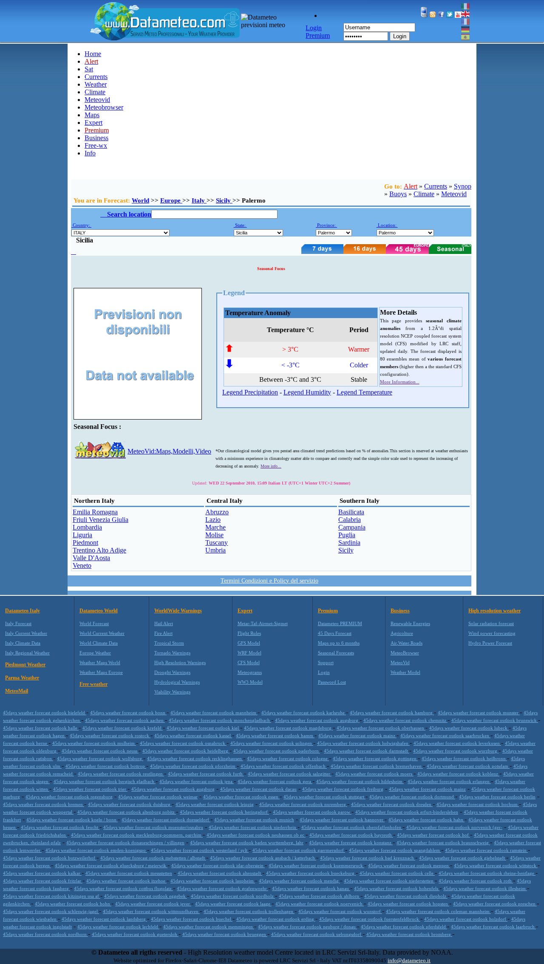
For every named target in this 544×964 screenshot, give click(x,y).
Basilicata (351, 512)
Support (326, 662)
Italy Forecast (18, 623)
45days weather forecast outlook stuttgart (324, 796)
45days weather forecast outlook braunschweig (443, 842)
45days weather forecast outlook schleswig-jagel (51, 911)
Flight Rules (249, 633)
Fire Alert (163, 633)
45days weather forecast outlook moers (374, 773)
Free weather (93, 684)
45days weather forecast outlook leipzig (215, 804)
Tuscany (216, 542)
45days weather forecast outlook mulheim (94, 743)
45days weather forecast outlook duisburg (130, 804)
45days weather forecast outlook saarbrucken (445, 735)
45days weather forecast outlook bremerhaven (377, 766)
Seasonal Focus (271, 268)
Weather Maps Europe (101, 672)
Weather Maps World (99, 662)
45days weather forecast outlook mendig (299, 880)
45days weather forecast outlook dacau (258, 789)
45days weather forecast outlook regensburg (69, 796)
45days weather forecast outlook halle (41, 727)
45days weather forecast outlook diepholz (406, 896)
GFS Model (249, 642)
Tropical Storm (169, 642)
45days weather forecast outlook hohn (73, 903)
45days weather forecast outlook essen (241, 796)
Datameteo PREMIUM (340, 623)
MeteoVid (400, 662)
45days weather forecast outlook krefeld (122, 727)
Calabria (349, 519)
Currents (96, 76)
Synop (462, 186)
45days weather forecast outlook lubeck (469, 727)
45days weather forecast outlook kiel (203, 727)
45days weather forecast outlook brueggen (224, 934)
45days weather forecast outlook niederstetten (389, 880)
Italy (199, 200)
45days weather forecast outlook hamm (275, 735)
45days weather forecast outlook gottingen (375, 758)
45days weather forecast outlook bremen (43, 804)
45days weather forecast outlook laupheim (212, 880)
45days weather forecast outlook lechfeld (118, 926)
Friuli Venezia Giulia (100, 519)
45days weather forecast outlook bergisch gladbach (105, 781)
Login (399, 36)
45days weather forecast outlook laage (233, 903)
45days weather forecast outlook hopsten (408, 903)
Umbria (215, 550)
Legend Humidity (307, 392)
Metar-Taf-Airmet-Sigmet (263, 623)
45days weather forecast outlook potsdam (468, 766)
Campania (352, 527)
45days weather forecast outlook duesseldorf (166, 819)
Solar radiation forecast (491, 623)
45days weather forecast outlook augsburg (317, 720)
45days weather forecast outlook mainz (357, 735)
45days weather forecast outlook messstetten (128, 873)
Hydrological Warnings (177, 682)
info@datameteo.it (409, 960)
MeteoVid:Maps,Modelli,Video (169, 451)
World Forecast (94, 623)
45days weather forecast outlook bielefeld (44, 712)
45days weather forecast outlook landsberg (104, 919)
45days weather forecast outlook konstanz (351, 842)
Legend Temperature (364, 392)
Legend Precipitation (250, 392)
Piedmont (85, 542)
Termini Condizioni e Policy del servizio (269, 581)
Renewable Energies (410, 623)
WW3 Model (250, 682)
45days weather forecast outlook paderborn (276, 750)
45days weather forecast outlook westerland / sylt (200, 850)
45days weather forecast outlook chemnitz (405, 720)
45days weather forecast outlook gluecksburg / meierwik (111, 865)
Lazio (213, 519)
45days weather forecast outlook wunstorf (340, 911)
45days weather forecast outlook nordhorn (45, 934)
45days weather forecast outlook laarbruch (493, 926)
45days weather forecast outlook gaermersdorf (298, 850)
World (140, 200)
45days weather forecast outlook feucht (60, 827)
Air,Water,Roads (406, 642)
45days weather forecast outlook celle (397, 873)
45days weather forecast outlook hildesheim (360, 781)
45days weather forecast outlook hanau (311, 888)
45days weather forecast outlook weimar (158, 796)
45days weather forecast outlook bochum (477, 804)
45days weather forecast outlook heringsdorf (224, 812)
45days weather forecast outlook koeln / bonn (72, 819)
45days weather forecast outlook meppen (409, 865)
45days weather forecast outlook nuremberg (303, 804)
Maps (92, 114)
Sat (89, 69)
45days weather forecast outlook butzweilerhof (49, 857)
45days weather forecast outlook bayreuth (351, 834)
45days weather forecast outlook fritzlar (42, 880)
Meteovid (97, 99)
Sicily (224, 200)
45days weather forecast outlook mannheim (214, 712)
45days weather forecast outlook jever (153, 903)
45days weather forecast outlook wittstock (496, 865)
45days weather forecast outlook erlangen (449, 781)
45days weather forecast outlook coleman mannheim (438, 911)
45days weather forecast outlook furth (206, 773)
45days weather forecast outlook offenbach (284, 766)
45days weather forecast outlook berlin (497, 796)
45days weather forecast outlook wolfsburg (100, 758)
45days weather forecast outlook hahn (426, 819)
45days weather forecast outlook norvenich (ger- (454, 827)
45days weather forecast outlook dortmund (412, 796)
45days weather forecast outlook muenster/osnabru (153, 827)
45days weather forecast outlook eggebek (145, 896)
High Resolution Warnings (180, 662)
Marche (215, 527)
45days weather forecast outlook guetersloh (135, 934)
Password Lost (332, 682)
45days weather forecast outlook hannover (342, 819)
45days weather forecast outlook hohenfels (396, 888)
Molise (214, 534)
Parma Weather (22, 678)
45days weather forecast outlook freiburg (342, 789)
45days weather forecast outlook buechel (191, 919)
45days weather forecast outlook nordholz (233, 896)
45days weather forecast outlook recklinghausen (195, 758)
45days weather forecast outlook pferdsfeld (404, 926)
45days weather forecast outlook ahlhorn (319, 896)
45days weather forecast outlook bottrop (105, 766)
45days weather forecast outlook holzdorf (465, 919)
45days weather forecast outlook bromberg (409, 934)
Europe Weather (95, 652)
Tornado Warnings (172, 652)
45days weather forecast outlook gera (275, 781)
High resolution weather (494, 611)
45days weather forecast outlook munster (479, 712)
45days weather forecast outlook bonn (128, 712)
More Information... (399, 381)
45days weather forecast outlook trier (90, 789)
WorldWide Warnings (178, 611)
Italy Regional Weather (27, 652)
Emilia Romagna (95, 512)
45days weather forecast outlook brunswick (494, 720)
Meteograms (250, 672)
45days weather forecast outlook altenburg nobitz (126, 812)
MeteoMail (16, 691)
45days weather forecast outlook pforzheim (193, 766)
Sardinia (349, 542)
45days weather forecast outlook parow (312, 812)
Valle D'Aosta (91, 557)
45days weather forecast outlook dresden (392, 804)
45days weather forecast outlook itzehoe (126, 880)
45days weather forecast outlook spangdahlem (395, 850)
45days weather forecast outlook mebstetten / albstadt (153, 857)
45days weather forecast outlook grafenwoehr (222, 888)
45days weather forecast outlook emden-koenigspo (96, 850)
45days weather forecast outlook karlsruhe (303, 712)
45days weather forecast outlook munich (254, 819)
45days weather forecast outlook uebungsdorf (317, 934)
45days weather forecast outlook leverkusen (457, 743)
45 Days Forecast (334, 633)
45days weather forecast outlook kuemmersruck (316, 865)
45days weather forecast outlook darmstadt (366, 750)
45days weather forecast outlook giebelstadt (462, 857)
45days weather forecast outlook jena (196, 781)
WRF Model (249, 652)
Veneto (82, 565)
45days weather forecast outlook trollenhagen (249, 911)
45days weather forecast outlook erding (275, 919)
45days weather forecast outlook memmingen (208, 926)
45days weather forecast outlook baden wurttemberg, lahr (246, 842)
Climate (95, 92)
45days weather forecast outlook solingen (271, 743)
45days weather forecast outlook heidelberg (186, 750)
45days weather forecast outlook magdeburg (288, 727)
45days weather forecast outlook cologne (288, 758)
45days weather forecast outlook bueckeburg (311, 873)
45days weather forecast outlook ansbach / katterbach (263, 857)
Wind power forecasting (492, 633)
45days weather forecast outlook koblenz (458, 773)
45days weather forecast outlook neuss (100, 750)
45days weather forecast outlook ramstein (486, 850)
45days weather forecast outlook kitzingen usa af (51, 896)
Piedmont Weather (25, 665)
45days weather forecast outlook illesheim (485, 888)
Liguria (82, 534)
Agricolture (402, 633)
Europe (171, 200)
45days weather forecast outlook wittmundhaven (151, 911)
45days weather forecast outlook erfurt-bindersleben (406, 812)
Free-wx (96, 145)
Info (90, 153)
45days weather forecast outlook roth (476, 880)
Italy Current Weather (26, 633)
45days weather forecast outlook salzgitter (290, 773)
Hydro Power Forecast (490, 642)
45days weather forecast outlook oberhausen (381, 727)
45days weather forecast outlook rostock (110, 735)
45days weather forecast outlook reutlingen (121, 773)
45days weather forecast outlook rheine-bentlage (487, 873)
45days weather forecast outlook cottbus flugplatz (123, 888)
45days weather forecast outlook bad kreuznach (367, 857)
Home (93, 53)
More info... (271, 466)
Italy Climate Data (22, 642)
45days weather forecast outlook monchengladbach (220, 720)
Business (96, 137)
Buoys (398, 193)
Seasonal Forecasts (336, 652)
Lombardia (87, 527)
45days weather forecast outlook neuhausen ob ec (256, 834)
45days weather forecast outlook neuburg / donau (307, 926)
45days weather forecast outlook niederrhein (253, 827)
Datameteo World (98, 611)
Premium (328, 611)
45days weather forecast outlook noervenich (319, 903)
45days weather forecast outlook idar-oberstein (218, 865)
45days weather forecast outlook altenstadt (220, 873)
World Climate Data (98, 642)
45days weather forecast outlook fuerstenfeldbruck (369, 919)
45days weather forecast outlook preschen (495, 903)
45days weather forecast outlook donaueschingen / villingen (125, 842)
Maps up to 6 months (339, 642)
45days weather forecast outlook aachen (125, 720)
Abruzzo (217, 512)
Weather (96, 84)
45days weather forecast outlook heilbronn (464, 758)
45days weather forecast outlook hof (433, 834)
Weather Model (405, 672)
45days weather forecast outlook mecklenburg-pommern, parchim (137, 834)
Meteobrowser (104, 107)
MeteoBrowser (405, 652)
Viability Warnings (172, 691)
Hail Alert (163, 623)
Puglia (346, 534)
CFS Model (249, 662)
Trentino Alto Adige (99, 550)
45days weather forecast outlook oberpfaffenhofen (351, 827)
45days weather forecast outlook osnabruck (183, 743)
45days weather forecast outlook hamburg (392, 712)
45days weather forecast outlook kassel (193, 735)
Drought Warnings (172, 672)
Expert (93, 122)
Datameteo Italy (22, 611)
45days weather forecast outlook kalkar (42, 873)
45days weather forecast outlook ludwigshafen (363, 743)
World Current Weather (102, 633)
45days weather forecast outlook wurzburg (456, 750)
